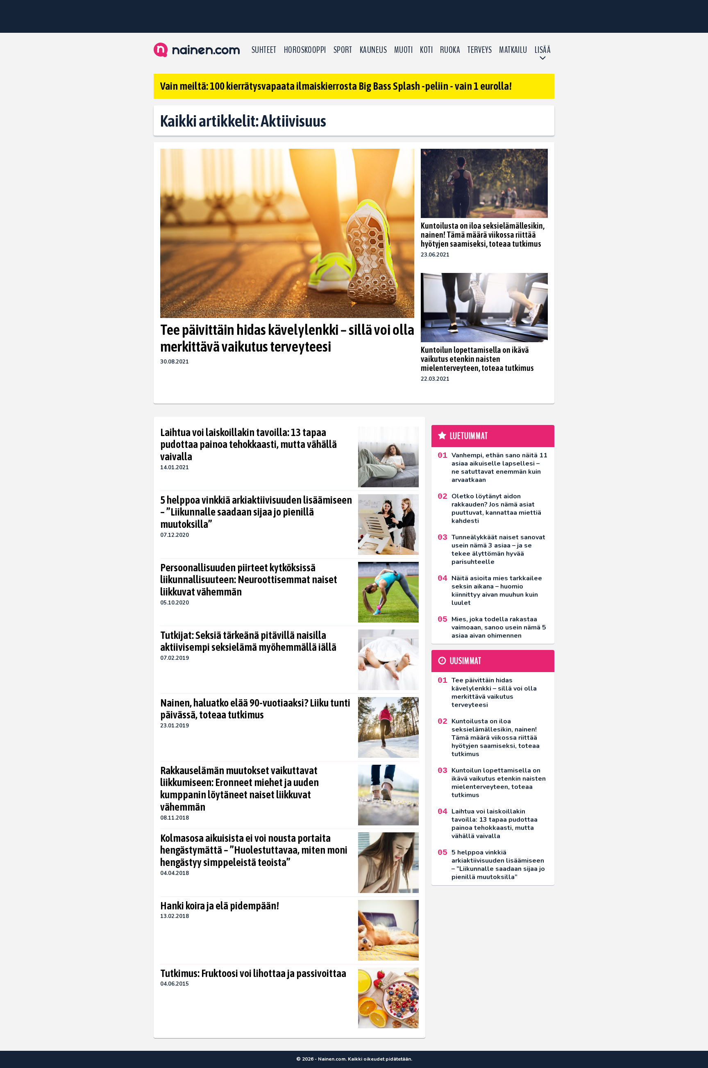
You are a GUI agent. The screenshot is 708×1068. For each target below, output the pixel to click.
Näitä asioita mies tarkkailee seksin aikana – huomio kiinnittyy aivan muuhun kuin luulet (497, 590)
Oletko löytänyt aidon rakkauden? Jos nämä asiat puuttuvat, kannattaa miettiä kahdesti (496, 508)
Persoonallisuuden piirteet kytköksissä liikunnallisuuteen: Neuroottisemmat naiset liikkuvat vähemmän (248, 579)
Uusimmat (465, 661)
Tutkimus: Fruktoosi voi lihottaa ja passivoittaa (253, 973)
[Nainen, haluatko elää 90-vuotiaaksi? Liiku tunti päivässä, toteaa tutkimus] (388, 727)
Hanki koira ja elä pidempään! (219, 906)
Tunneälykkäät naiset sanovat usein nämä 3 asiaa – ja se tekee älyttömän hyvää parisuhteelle (498, 549)
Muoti (403, 50)
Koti (426, 50)
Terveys (479, 50)
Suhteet (264, 50)
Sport (343, 50)
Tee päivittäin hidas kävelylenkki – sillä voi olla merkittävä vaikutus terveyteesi (287, 338)
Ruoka (450, 50)
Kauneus (373, 50)
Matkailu (513, 50)
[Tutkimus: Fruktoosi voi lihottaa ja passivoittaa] (388, 998)
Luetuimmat (469, 436)
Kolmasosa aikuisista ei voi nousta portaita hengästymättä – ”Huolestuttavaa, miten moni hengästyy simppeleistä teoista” (253, 850)
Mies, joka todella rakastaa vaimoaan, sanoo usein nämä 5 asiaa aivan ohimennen (499, 627)
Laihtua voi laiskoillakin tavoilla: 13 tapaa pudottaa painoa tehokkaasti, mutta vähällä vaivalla (248, 444)
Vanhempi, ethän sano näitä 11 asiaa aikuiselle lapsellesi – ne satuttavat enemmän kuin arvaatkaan (499, 467)
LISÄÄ (543, 50)
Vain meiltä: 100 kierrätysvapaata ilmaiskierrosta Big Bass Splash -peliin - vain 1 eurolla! (336, 86)
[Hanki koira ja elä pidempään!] (388, 930)
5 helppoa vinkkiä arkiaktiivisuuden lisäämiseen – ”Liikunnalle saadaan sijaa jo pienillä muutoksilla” (256, 512)
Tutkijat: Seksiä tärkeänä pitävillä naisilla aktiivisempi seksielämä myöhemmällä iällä (248, 641)
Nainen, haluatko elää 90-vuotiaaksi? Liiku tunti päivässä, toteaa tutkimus (255, 709)
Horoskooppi (305, 50)
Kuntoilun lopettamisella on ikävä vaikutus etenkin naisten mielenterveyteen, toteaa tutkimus (477, 359)
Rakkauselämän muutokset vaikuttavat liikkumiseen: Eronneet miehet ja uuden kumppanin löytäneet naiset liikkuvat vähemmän (239, 788)
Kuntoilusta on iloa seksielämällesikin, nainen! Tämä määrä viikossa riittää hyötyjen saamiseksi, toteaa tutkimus (483, 234)
